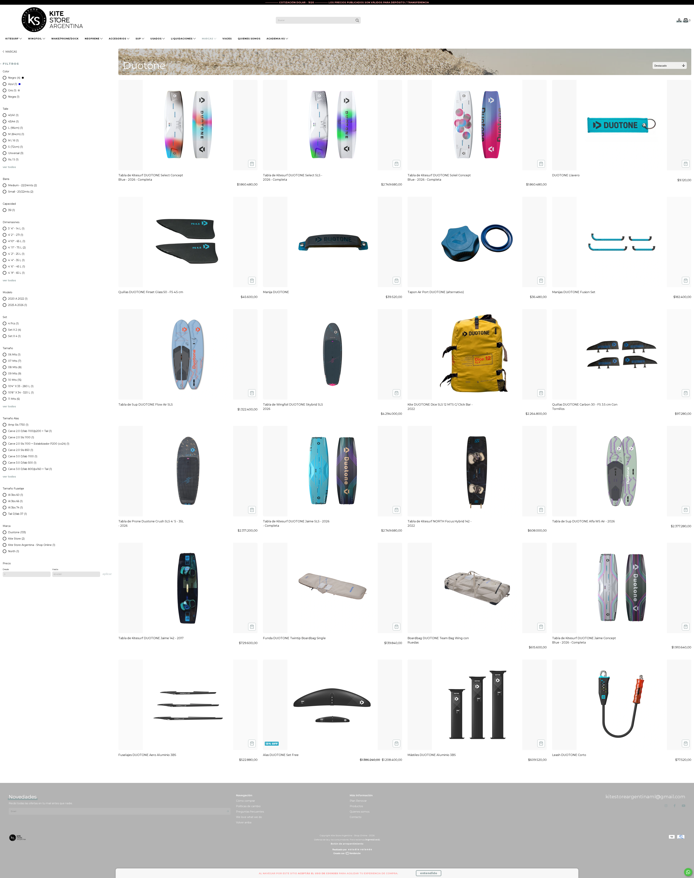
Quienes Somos (249, 38)
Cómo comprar (245, 800)
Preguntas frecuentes (250, 811)
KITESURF (12, 38)
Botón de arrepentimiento (347, 843)
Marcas (208, 38)
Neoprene (92, 38)
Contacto (355, 817)
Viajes (227, 38)
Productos (356, 806)
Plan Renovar (358, 800)
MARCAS (11, 51)
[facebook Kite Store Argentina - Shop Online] (675, 806)
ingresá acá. (372, 839)
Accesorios (118, 38)
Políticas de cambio (248, 806)
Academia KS (276, 38)
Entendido (428, 873)
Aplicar (107, 574)
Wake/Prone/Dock (65, 38)
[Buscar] (357, 20)
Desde (6, 569)
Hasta (55, 569)
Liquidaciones (182, 38)
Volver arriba (243, 822)
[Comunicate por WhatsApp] (688, 872)
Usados (156, 38)
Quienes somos (359, 811)
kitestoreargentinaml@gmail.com (645, 797)
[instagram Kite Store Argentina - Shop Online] (666, 806)
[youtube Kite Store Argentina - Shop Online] (683, 806)
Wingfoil (35, 38)
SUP (139, 38)
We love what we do (249, 817)
